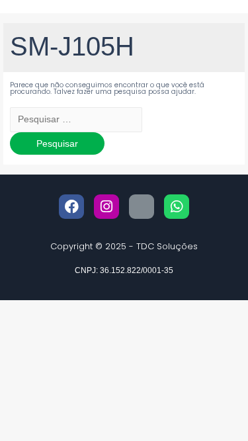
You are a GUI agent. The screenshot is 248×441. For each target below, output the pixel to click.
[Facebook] (71, 207)
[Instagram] (106, 207)
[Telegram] (141, 207)
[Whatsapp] (176, 207)
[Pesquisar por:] (76, 120)
